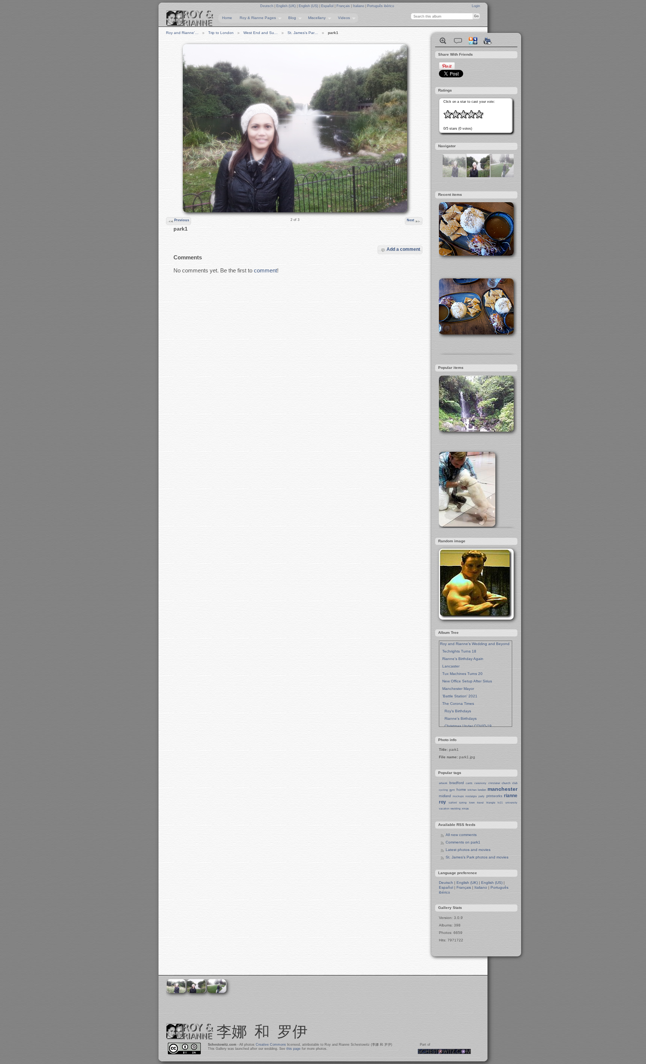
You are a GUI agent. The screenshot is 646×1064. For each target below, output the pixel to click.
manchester (502, 789)
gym (452, 790)
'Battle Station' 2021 (458, 696)
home (461, 789)
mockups (458, 796)
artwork (443, 783)
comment (265, 270)
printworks (494, 796)
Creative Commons (271, 1044)
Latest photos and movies (468, 850)
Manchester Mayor (457, 689)
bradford (456, 783)
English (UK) (286, 6)
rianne (510, 795)
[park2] (454, 176)
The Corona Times (457, 703)
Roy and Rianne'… (182, 33)
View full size (443, 41)
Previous (181, 220)
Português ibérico (380, 6)
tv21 (500, 802)
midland (445, 796)
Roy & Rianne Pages (256, 18)
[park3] (502, 176)
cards (469, 783)
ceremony (480, 783)
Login (476, 6)
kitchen (472, 790)
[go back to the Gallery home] (190, 18)
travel (480, 802)
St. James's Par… (302, 33)
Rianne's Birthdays (458, 718)
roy (442, 802)
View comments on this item (457, 41)
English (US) (309, 6)
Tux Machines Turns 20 (461, 674)
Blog (290, 18)
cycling (443, 790)
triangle (490, 802)
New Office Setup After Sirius (466, 681)
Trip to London (221, 33)
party (482, 796)
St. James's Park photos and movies (477, 857)
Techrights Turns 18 (458, 651)
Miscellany (315, 18)
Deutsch (267, 6)
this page (293, 1049)
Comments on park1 (463, 842)
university (511, 802)
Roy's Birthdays (455, 711)
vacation (444, 808)
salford (453, 802)
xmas (465, 808)
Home (227, 18)
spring (463, 802)
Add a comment (403, 249)
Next (410, 220)
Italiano (359, 6)
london (482, 790)
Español (328, 6)
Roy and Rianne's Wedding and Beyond (475, 644)
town (472, 802)
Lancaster (449, 666)
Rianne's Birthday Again (461, 659)
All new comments (461, 835)
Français (343, 6)
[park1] (478, 176)
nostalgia (471, 796)
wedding (455, 808)
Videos (342, 18)
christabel (494, 783)
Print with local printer (487, 41)
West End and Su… (260, 33)
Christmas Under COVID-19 (466, 726)
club (514, 783)
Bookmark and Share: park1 (472, 41)
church (506, 783)
